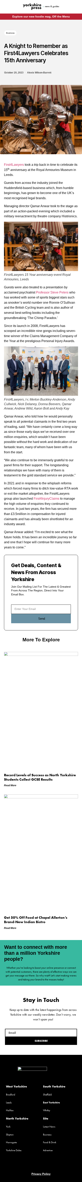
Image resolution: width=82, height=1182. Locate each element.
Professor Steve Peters (52, 292)
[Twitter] (41, 1164)
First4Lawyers (14, 164)
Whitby (46, 1110)
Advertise (48, 1150)
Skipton (10, 1134)
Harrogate (11, 1142)
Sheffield (47, 1094)
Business (10, 33)
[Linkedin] (48, 1164)
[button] (8, 6)
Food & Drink (49, 1142)
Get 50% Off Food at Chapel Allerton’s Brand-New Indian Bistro (35, 919)
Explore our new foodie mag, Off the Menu (41, 16)
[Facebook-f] (71, 6)
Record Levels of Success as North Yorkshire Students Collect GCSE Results (40, 777)
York (8, 1126)
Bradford (10, 1094)
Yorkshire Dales (13, 1150)
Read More (10, 785)
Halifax (10, 1110)
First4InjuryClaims (46, 498)
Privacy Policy (41, 1173)
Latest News (49, 1126)
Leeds (9, 1102)
